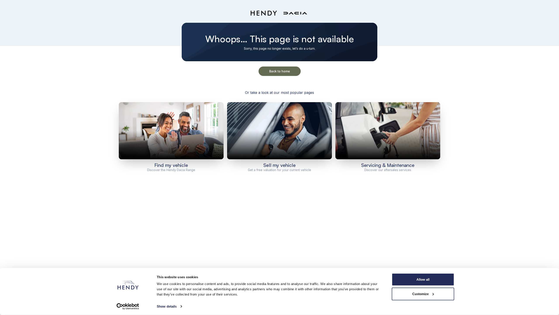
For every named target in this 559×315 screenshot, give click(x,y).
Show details (167, 306)
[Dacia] (295, 13)
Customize (420, 294)
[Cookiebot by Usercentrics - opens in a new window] (128, 306)
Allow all (423, 279)
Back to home (279, 71)
